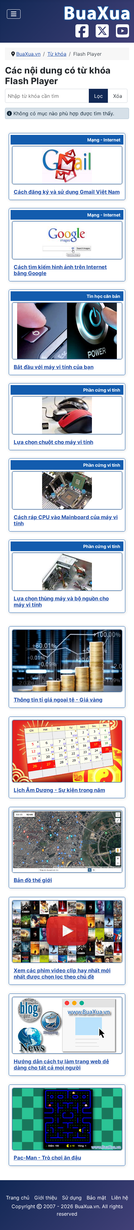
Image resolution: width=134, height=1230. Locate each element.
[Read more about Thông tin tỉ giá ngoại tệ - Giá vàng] (67, 661)
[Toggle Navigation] (14, 14)
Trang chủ (17, 1197)
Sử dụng (72, 1197)
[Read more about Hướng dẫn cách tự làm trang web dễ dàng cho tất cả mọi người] (67, 1025)
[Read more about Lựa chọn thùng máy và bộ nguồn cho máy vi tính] (67, 571)
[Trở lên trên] (123, 1218)
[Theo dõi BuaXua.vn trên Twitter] (102, 31)
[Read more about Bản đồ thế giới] (67, 841)
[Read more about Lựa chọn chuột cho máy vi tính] (67, 415)
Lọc (98, 96)
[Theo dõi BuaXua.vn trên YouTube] (122, 31)
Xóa (117, 96)
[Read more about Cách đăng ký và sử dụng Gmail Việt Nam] (67, 165)
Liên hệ (119, 1197)
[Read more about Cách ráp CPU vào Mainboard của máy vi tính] (67, 490)
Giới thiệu (45, 1197)
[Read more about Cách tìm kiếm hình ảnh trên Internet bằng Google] (67, 240)
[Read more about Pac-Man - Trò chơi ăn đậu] (67, 1119)
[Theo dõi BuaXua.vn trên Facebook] (81, 31)
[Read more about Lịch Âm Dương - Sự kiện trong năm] (67, 751)
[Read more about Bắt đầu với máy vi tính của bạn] (67, 331)
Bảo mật (96, 1197)
